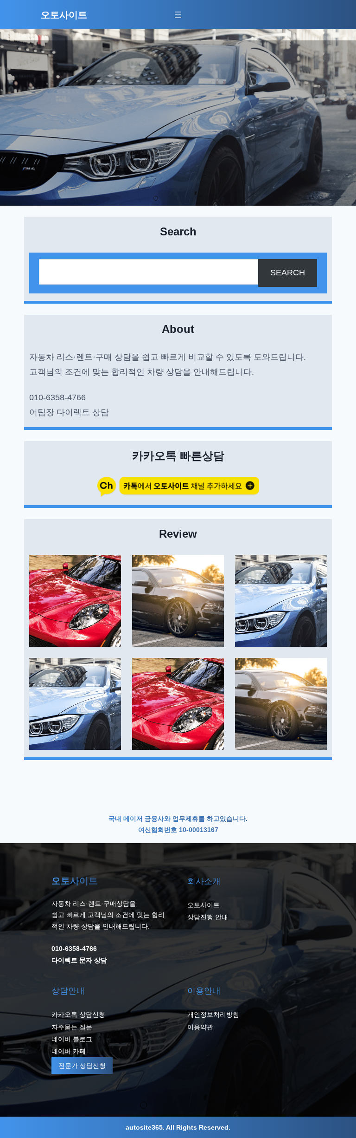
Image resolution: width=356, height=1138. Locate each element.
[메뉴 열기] (178, 15)
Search (287, 272)
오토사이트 (64, 15)
